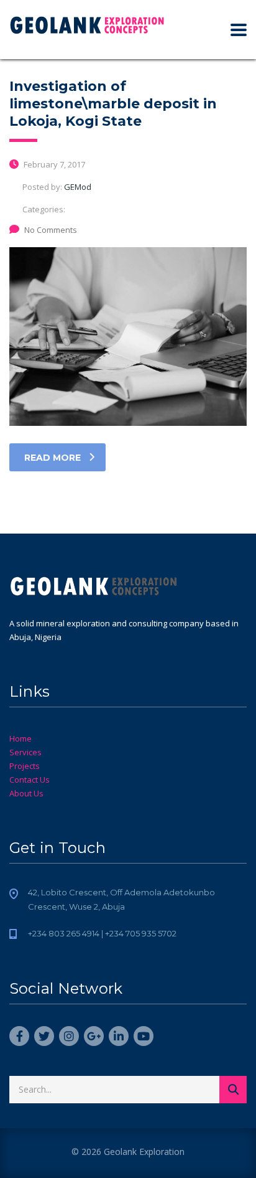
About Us (26, 793)
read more (52, 457)
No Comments (50, 229)
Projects (24, 765)
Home (20, 738)
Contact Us (29, 779)
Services (25, 752)
